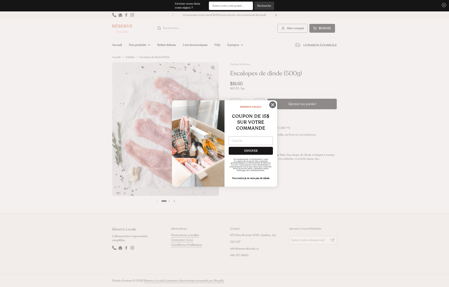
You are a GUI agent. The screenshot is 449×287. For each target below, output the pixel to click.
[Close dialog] (273, 105)
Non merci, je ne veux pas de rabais (251, 178)
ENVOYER (250, 151)
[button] (443, 5)
